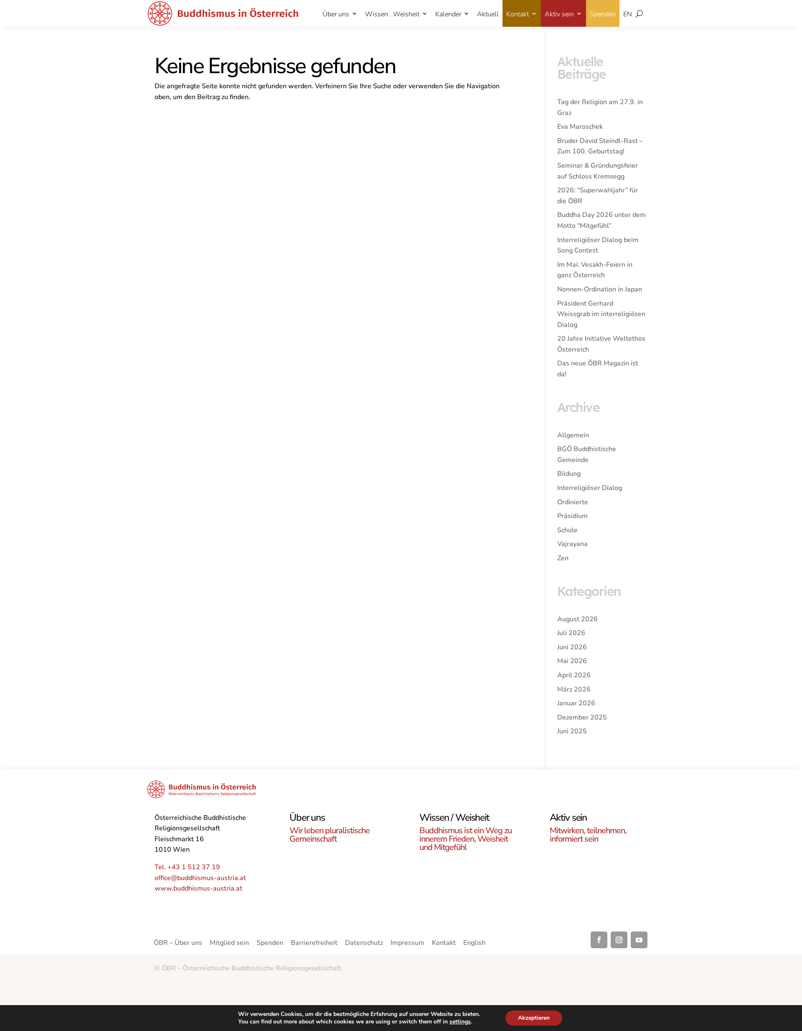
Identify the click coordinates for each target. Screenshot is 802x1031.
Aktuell (488, 14)
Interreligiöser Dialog (589, 488)
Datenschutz (364, 943)
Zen (563, 558)
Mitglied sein (229, 943)
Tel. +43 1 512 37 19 (187, 867)
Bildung (569, 473)
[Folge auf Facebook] (599, 939)
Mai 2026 (572, 661)
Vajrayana (572, 544)
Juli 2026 (571, 633)
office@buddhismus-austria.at (200, 878)
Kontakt (517, 14)
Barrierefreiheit (314, 943)
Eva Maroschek (580, 126)
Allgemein (573, 435)
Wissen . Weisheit (392, 14)
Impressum (407, 943)
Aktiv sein (559, 14)
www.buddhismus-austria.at (198, 888)
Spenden (603, 14)
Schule (567, 530)
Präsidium (572, 516)
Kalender (448, 14)
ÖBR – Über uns (178, 943)
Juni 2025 (572, 731)
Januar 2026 (576, 703)
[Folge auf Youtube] (639, 939)
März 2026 (574, 689)
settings (460, 1022)
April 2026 (574, 675)
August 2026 (577, 619)
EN (627, 14)
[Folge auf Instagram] (619, 939)
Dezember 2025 (582, 717)
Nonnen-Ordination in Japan (599, 289)
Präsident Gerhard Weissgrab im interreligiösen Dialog (601, 314)
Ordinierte (572, 502)
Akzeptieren (534, 1018)
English (474, 943)
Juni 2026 (572, 647)
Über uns (335, 14)
